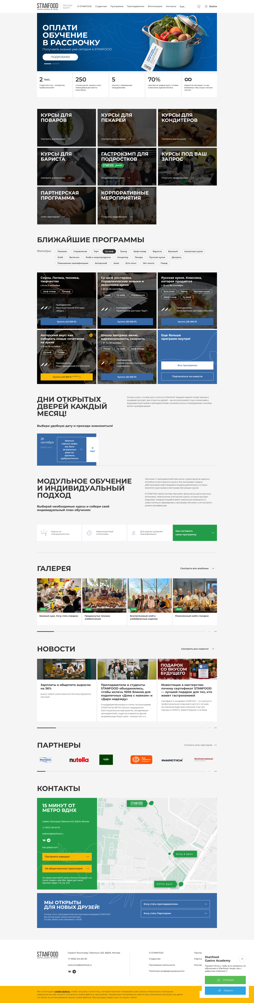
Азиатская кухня (193, 251)
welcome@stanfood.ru (52, 834)
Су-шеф (109, 251)
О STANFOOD (84, 6)
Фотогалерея (155, 6)
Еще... (183, 6)
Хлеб (60, 257)
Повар (164, 263)
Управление (80, 251)
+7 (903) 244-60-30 (51, 827)
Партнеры (199, 958)
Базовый (173, 251)
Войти (213, 6)
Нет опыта (148, 263)
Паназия (62, 251)
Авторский (101, 263)
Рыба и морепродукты (98, 257)
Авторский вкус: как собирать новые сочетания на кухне (62, 338)
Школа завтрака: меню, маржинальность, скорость (123, 337)
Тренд (123, 251)
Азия (116, 263)
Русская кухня (157, 257)
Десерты (176, 257)
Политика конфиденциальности (166, 971)
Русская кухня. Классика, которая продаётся (181, 279)
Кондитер (122, 257)
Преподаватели (135, 6)
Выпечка (74, 257)
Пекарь (139, 257)
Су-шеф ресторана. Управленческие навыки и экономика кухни (122, 281)
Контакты (171, 6)
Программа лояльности (162, 965)
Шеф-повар (139, 251)
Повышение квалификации (72, 263)
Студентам (101, 6)
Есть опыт (131, 263)
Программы (116, 6)
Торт (96, 251)
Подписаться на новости (187, 376)
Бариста (157, 251)
